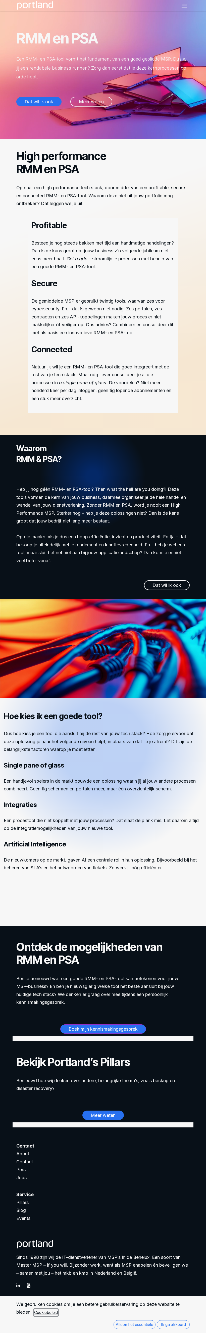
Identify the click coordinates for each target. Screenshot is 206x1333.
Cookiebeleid (46, 1312)
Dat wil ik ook (26, 892)
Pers (21, 1169)
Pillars (22, 1202)
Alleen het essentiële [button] (134, 1324)
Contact (24, 1161)
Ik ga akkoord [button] (173, 1324)
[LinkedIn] (20, 1285)
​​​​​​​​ (91, 101)
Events (23, 1218)
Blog (21, 1210)
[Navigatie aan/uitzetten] (184, 5)
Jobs (21, 1177)
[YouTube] (31, 1285)
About (22, 1153)
